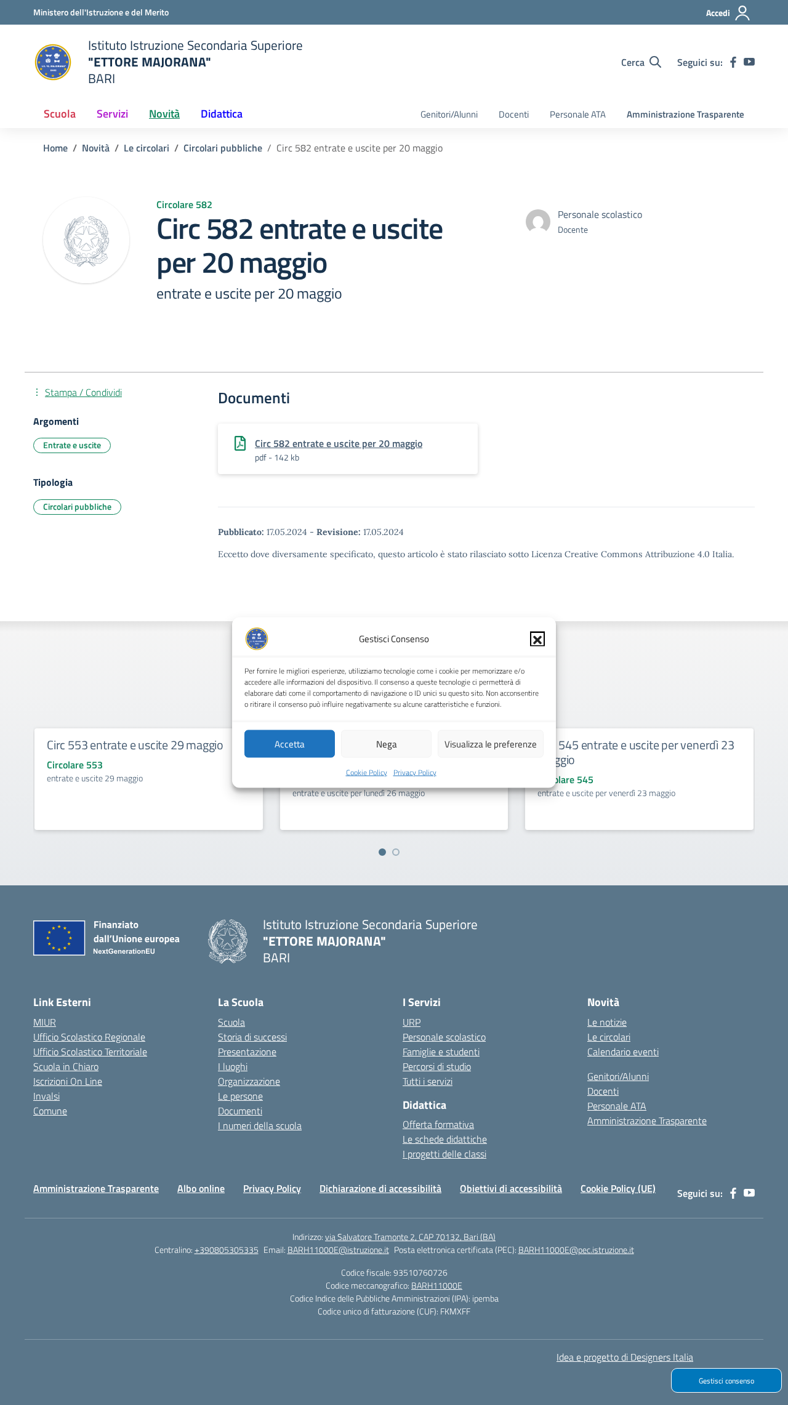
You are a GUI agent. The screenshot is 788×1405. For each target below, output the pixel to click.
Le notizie (607, 1022)
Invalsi (46, 1096)
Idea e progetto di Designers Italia (625, 1357)
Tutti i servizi (427, 1081)
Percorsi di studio (437, 1066)
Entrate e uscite (72, 444)
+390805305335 (227, 1249)
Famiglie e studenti (441, 1051)
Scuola (231, 1022)
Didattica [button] (222, 113)
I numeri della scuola (260, 1125)
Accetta (290, 743)
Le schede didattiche (445, 1139)
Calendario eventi (623, 1051)
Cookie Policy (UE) (618, 1188)
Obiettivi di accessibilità (511, 1188)
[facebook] (733, 62)
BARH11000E (436, 1285)
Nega (386, 743)
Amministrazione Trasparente (685, 114)
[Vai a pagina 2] (396, 852)
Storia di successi (252, 1036)
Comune (50, 1110)
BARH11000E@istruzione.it (338, 1249)
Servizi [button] (112, 113)
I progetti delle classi (444, 1153)
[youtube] (749, 62)
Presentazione (247, 1051)
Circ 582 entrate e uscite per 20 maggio (338, 443)
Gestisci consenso (726, 1381)
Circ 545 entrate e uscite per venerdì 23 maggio (635, 752)
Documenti (240, 1110)
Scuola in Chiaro (65, 1066)
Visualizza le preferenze (490, 743)
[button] (537, 639)
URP (411, 1022)
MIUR (44, 1022)
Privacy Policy (414, 772)
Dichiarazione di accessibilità (380, 1188)
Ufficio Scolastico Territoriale (90, 1051)
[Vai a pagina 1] (382, 852)
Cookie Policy (366, 772)
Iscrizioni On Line (67, 1081)
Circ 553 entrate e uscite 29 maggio (135, 744)
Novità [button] (164, 113)
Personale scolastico (444, 1036)
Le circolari (608, 1036)
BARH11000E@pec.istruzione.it (576, 1249)
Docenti (514, 114)
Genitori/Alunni (449, 114)
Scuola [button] (60, 113)
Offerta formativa (438, 1124)
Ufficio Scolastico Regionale (89, 1036)
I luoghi (232, 1066)
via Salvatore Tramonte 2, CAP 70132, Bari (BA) (410, 1236)
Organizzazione (249, 1081)
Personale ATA (578, 114)
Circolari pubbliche (77, 506)
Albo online (201, 1188)
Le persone (240, 1096)
